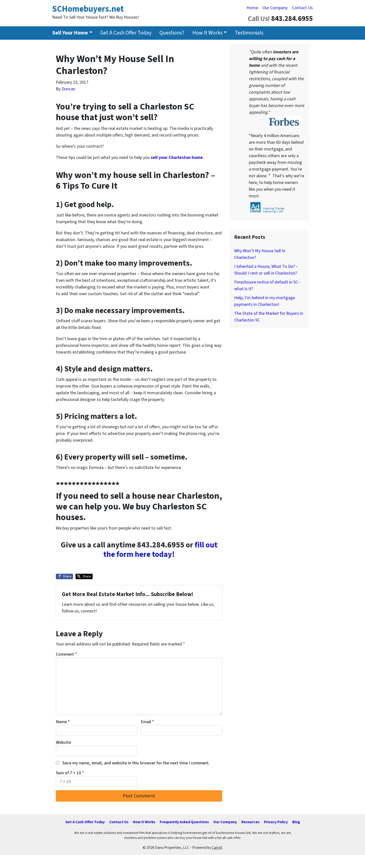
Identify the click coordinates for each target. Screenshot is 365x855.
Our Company (275, 8)
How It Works (207, 33)
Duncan (68, 89)
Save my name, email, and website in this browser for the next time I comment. (136, 763)
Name (63, 722)
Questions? (171, 33)
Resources (250, 822)
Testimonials (249, 33)
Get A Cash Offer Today (125, 33)
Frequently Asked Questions (184, 822)
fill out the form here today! (160, 549)
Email (147, 722)
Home (252, 8)
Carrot (217, 847)
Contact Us (302, 8)
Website (63, 742)
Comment (66, 654)
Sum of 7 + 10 (70, 773)
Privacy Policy (276, 822)
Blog (296, 822)
